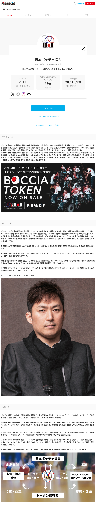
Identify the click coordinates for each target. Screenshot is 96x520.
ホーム (9, 15)
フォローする (48, 108)
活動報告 (48, 15)
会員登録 (81, 3)
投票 (86, 15)
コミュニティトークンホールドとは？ (48, 125)
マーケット (29, 15)
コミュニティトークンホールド (48, 117)
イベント (67, 15)
